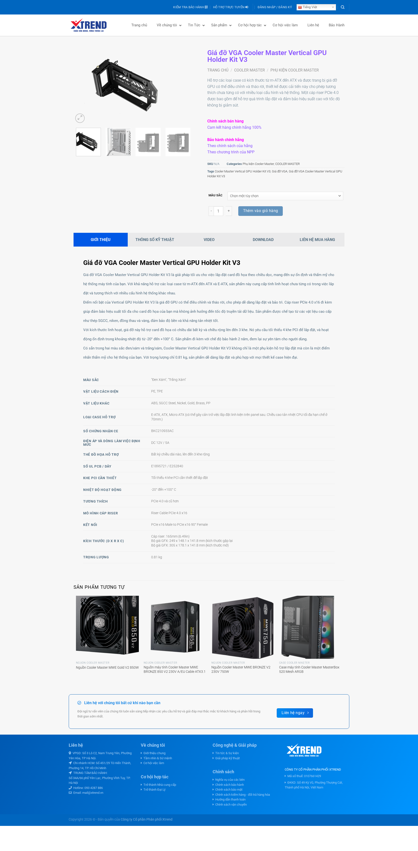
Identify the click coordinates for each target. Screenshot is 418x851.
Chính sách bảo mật (228, 789)
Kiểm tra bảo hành (189, 7)
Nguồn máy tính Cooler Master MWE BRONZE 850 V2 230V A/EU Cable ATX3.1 (175, 669)
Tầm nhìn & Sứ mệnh (157, 758)
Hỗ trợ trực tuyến (229, 7)
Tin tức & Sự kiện (226, 753)
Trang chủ (217, 70)
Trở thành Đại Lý (153, 789)
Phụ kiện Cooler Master (294, 70)
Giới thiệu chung (153, 753)
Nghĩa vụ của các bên (229, 779)
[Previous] (82, 84)
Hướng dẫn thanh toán (230, 799)
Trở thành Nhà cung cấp (159, 785)
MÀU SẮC (216, 195)
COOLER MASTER (249, 70)
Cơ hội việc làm (153, 763)
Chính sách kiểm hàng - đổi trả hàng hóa (242, 794)
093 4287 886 (93, 788)
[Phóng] (80, 118)
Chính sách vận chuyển (230, 804)
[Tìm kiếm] (342, 7)
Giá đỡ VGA (279, 171)
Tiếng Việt (309, 7)
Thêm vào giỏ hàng (260, 211)
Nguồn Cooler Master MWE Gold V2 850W (107, 668)
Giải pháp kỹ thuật (227, 758)
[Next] (184, 84)
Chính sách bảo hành (229, 785)
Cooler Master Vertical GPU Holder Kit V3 (242, 171)
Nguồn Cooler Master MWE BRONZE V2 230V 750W (240, 669)
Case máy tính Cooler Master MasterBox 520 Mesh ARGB (309, 669)
